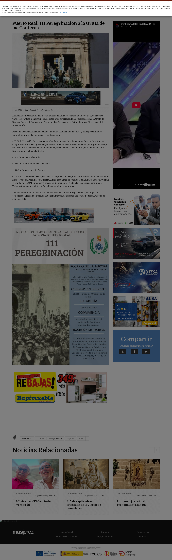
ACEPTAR (63, 12)
